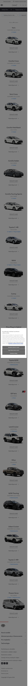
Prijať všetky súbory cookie (13, 350)
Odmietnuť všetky (13, 353)
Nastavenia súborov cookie (13, 347)
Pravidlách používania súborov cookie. (16, 343)
